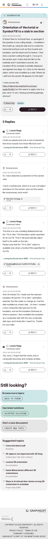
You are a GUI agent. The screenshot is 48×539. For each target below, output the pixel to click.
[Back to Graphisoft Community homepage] (15, 4)
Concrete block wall (15, 445)
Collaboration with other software (19, 457)
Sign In (43, 4)
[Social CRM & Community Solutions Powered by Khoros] (7, 518)
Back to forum (13, 398)
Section (20, 103)
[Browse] (4, 5)
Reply (34, 109)
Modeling (9, 449)
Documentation (12, 465)
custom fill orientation (16, 462)
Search (27, 4)
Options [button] (44, 15)
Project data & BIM (13, 487)
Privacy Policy (16, 530)
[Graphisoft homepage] (36, 511)
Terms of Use (31, 530)
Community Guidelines (23, 533)
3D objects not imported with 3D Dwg (24, 454)
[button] (5, 109)
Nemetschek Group (36, 536)
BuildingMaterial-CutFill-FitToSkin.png (23, 264)
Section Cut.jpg (13, 199)
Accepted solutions (16, 413)
